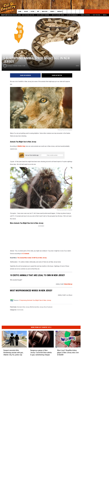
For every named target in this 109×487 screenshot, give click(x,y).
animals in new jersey (23, 307)
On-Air (26, 11)
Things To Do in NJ (85, 15)
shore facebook (48, 307)
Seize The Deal (96, 15)
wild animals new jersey (36, 307)
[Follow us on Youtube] (82, 11)
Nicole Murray (68, 284)
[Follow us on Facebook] (73, 11)
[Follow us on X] (78, 11)
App (38, 11)
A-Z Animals (25, 253)
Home (19, 11)
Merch (105, 15)
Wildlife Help (21, 146)
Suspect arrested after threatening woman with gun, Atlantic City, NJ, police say (13, 352)
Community (20, 309)
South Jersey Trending (43, 15)
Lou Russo (9, 65)
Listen (32, 11)
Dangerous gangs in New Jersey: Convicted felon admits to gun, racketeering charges (41, 352)
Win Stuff (45, 11)
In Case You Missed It (72, 15)
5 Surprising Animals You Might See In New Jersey (35, 300)
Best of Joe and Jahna (58, 15)
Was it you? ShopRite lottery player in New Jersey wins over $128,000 (68, 352)
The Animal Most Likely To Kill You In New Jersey (32, 258)
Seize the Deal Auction (28, 15)
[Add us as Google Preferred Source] (69, 11)
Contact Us (60, 11)
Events (52, 11)
